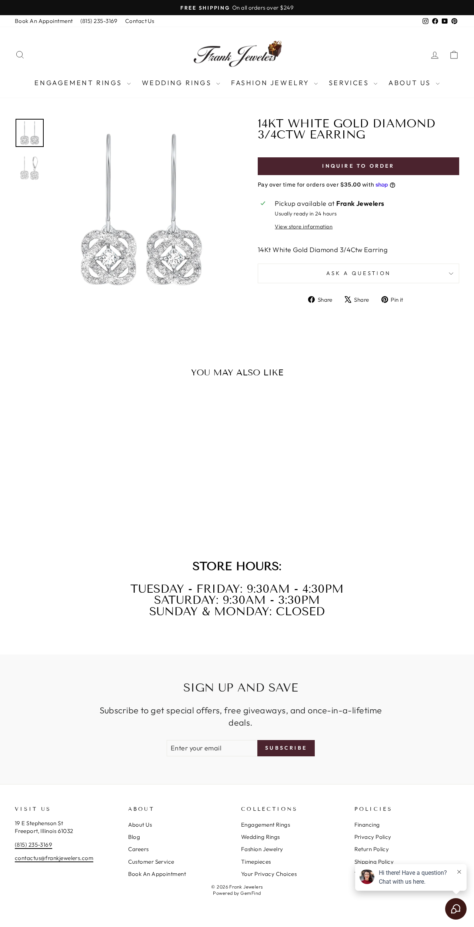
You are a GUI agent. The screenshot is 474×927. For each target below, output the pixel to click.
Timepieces (256, 861)
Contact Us (139, 20)
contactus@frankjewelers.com (54, 857)
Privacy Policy (372, 836)
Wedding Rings (178, 82)
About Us (411, 82)
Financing (367, 824)
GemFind (250, 893)
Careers (138, 849)
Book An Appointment (44, 20)
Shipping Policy (374, 861)
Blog (134, 836)
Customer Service (151, 861)
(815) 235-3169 (99, 20)
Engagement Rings (79, 82)
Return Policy (371, 849)
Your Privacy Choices (269, 873)
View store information (304, 226)
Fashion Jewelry (271, 82)
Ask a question (358, 273)
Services (350, 82)
